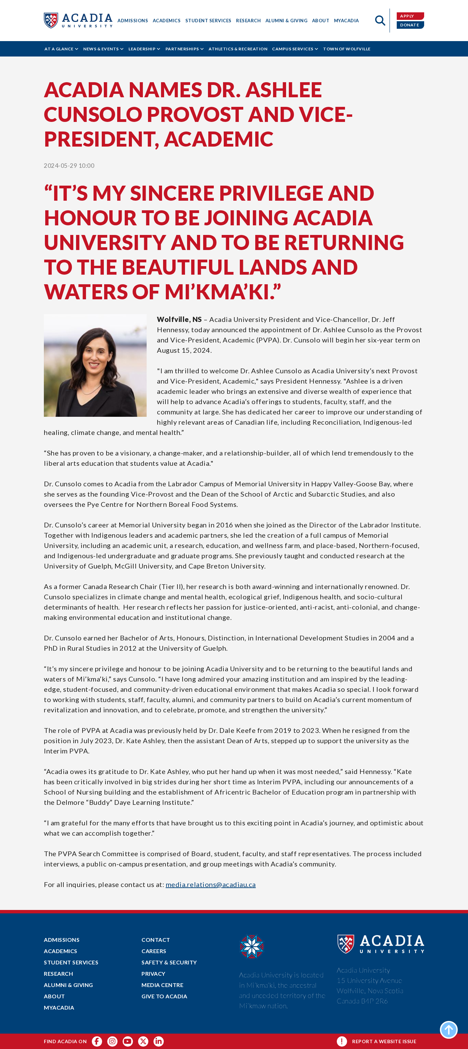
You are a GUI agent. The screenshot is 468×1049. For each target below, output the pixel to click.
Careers (154, 951)
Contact (155, 939)
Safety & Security (169, 962)
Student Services (208, 20)
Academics (167, 20)
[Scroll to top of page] (449, 1030)
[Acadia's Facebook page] (97, 1041)
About (321, 20)
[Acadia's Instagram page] (112, 1041)
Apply (407, 15)
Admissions (133, 20)
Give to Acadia (164, 996)
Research (248, 20)
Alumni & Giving (287, 20)
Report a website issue (384, 1041)
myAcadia (346, 20)
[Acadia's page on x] (128, 1041)
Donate (409, 24)
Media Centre (162, 985)
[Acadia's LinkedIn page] (158, 1041)
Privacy (153, 973)
